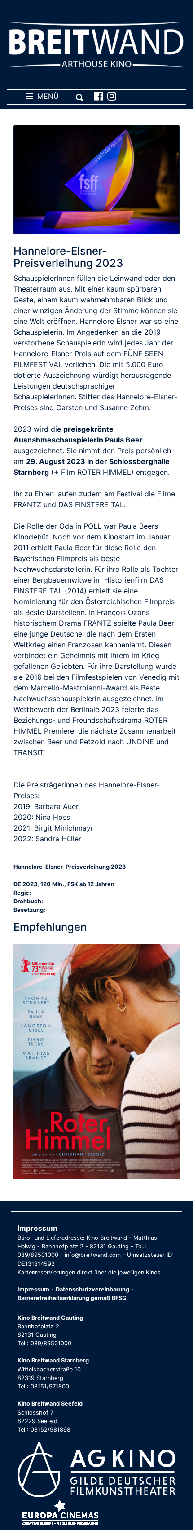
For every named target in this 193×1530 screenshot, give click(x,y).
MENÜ (46, 96)
